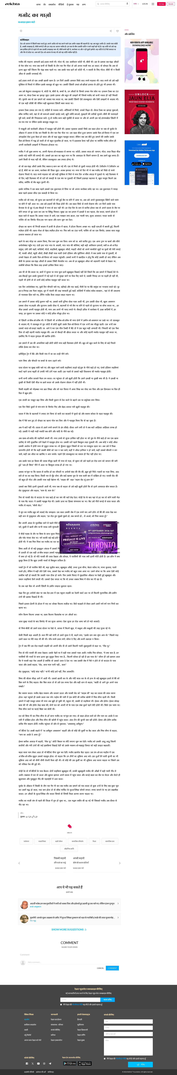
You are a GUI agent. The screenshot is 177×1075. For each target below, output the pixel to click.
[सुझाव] (21, 30)
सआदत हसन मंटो (26, 22)
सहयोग (26, 1020)
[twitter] (33, 1063)
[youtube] (38, 1063)
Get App (161, 4)
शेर (44, 4)
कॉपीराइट (51, 1072)
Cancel (100, 968)
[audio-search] (127, 3)
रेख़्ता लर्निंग (81, 1035)
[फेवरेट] (117, 31)
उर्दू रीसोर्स (27, 1035)
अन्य (83, 4)
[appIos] (85, 1063)
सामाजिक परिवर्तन (77, 841)
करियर (53, 1035)
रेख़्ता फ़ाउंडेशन (56, 1020)
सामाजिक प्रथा (109, 841)
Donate (170, 4)
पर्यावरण (26, 841)
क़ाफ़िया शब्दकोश (30, 1025)
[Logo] (12, 4)
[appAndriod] (69, 1063)
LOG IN (145, 4)
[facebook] (27, 1063)
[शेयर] (110, 31)
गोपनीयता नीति (77, 1004)
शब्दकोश (52, 4)
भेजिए (143, 1064)
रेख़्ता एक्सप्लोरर (56, 1040)
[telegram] (50, 1063)
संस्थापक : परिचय (57, 1025)
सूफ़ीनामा (80, 1025)
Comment (112, 968)
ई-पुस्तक (70, 4)
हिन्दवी (79, 1020)
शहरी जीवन (58, 841)
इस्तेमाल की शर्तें (41, 1072)
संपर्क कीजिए (55, 1030)
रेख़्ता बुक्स (81, 1040)
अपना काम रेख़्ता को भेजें (32, 1040)
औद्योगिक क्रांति (69, 849)
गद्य (77, 4)
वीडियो (61, 4)
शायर (38, 4)
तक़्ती (26, 1030)
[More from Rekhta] (153, 4)
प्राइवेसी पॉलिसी (29, 1072)
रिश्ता (94, 841)
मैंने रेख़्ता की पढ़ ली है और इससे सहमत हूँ (82, 1004)
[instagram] (44, 1063)
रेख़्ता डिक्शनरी (82, 1030)
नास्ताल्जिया (42, 841)
